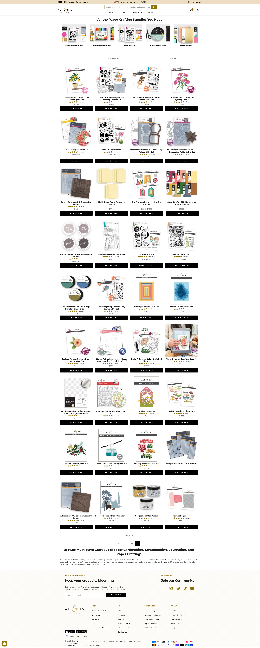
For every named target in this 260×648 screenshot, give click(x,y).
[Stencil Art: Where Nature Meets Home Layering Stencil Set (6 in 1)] (111, 340)
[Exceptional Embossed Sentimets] (181, 445)
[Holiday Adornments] (111, 131)
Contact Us (122, 632)
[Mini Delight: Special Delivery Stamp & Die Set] (111, 288)
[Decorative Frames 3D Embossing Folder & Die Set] (146, 131)
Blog (173, 628)
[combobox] (128, 7)
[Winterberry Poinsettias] (76, 131)
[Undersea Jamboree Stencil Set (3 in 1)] (111, 392)
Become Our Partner (152, 615)
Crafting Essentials (99, 611)
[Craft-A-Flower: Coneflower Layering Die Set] (181, 79)
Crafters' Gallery (150, 628)
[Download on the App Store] (70, 631)
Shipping (121, 615)
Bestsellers (96, 619)
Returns (121, 619)
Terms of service (107, 642)
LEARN (123, 12)
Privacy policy (93, 642)
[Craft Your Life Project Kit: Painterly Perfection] (111, 79)
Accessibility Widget (94, 645)
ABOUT (174, 606)
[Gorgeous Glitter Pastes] (146, 497)
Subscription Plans (99, 628)
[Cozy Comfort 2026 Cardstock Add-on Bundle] (181, 183)
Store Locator (123, 628)
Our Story (175, 611)
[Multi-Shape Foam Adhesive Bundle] (111, 183)
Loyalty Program (151, 624)
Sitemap (137, 642)
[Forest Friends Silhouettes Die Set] (111, 497)
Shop (94, 606)
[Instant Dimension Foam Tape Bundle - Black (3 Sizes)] (76, 288)
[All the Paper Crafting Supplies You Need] (74, 48)
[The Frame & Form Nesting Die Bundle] (146, 183)
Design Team (176, 619)
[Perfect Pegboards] (181, 497)
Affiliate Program (151, 611)
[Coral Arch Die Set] (146, 392)
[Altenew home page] (65, 10)
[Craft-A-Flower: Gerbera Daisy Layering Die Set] (76, 340)
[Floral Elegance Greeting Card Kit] (181, 340)
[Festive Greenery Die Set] (76, 445)
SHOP (111, 12)
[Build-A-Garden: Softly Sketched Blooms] (146, 340)
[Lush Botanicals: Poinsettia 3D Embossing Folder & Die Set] (181, 131)
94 (132, 543)
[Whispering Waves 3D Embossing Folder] (76, 497)
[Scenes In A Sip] (146, 235)
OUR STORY (138, 12)
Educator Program (151, 619)
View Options (76, 161)
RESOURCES (149, 606)
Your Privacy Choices (123, 642)
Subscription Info (125, 624)
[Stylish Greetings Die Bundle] (181, 392)
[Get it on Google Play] (81, 631)
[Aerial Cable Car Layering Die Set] (111, 445)
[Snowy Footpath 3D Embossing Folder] (76, 183)
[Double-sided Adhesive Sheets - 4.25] (76, 392)
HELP (120, 606)
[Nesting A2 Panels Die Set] (146, 288)
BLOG (150, 12)
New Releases (97, 615)
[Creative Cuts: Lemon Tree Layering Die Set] (76, 79)
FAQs (120, 611)
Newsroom (175, 624)
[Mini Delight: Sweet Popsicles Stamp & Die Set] (146, 79)
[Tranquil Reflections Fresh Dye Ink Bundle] (76, 235)
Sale (93, 624)
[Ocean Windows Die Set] (181, 288)
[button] (4, 643)
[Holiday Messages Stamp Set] (111, 235)
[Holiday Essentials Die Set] (146, 445)
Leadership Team (178, 615)
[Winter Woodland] (181, 235)
